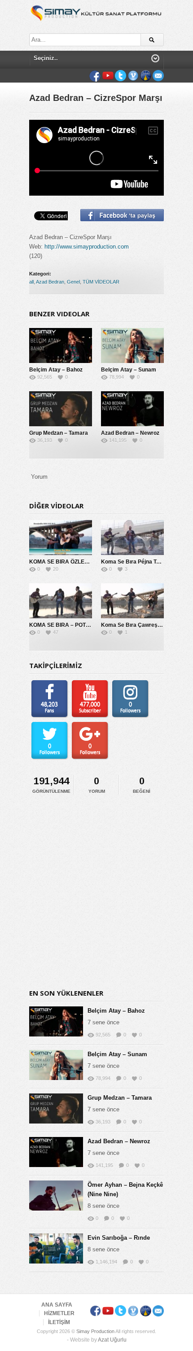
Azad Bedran (50, 281)
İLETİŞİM (59, 1322)
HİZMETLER (59, 1313)
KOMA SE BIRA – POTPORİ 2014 (71, 625)
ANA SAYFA (56, 1305)
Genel (73, 281)
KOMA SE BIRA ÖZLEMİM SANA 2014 (77, 562)
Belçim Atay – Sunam (128, 370)
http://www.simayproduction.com (86, 246)
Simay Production (95, 1331)
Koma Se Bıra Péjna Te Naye (137, 562)
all (31, 281)
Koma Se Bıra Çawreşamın (135, 625)
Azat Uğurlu (112, 1340)
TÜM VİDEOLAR (101, 281)
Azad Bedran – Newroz (130, 433)
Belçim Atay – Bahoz (56, 370)
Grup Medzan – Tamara (58, 433)
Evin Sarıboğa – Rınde (119, 1237)
